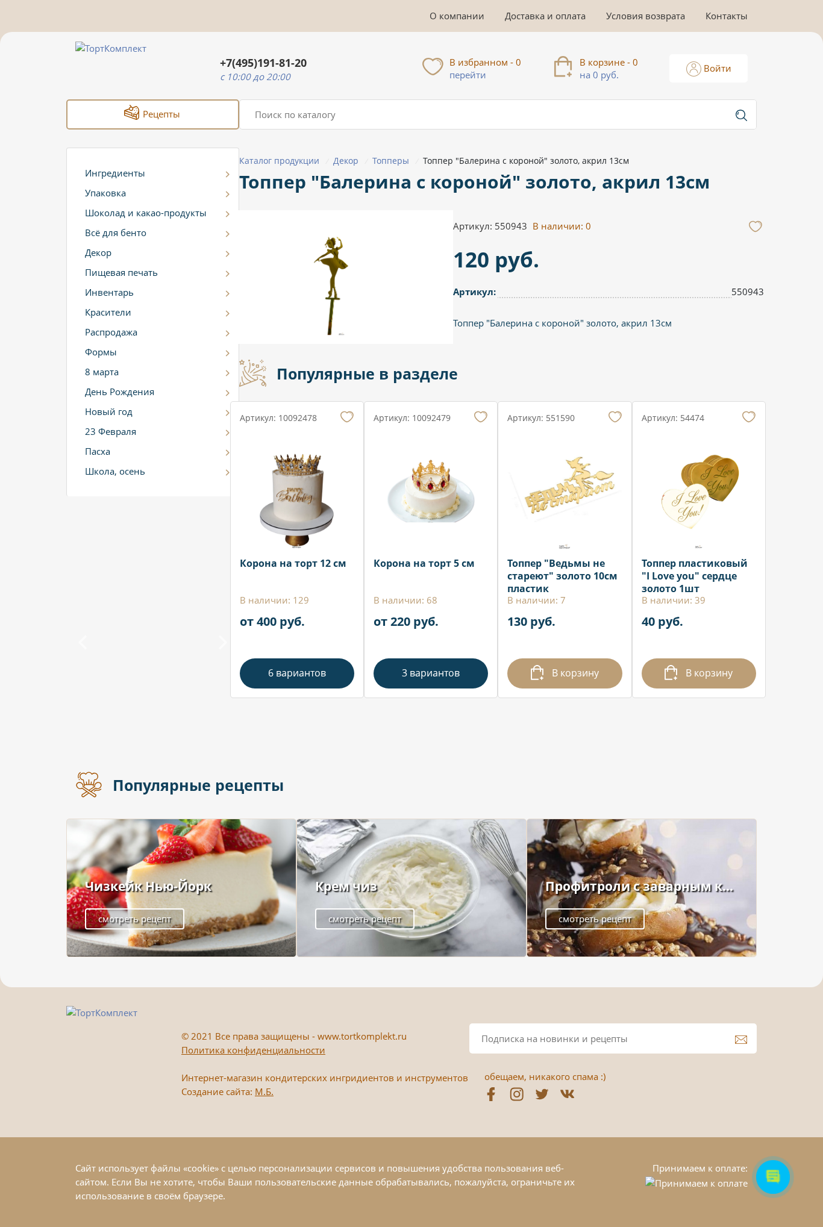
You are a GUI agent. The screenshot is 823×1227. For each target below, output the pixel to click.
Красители (108, 312)
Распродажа (111, 332)
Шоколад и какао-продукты (146, 213)
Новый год (109, 411)
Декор (98, 252)
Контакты (727, 16)
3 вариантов (431, 672)
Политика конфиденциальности (253, 1050)
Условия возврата (645, 16)
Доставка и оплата (545, 16)
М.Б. (264, 1091)
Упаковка (105, 193)
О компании (457, 16)
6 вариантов (297, 672)
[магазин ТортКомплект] (123, 62)
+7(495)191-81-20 (263, 63)
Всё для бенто (115, 232)
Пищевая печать (121, 272)
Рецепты (160, 114)
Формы (101, 352)
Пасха (97, 451)
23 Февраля (110, 431)
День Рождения (119, 392)
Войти (716, 68)
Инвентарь (109, 292)
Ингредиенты (115, 173)
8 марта (102, 372)
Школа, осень (115, 471)
